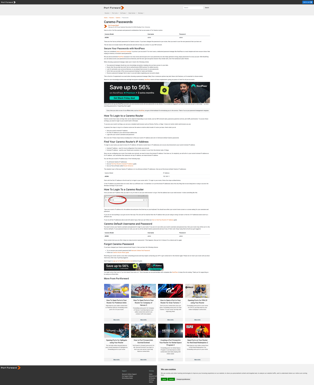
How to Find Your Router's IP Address (162, 220)
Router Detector (128, 166)
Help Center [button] (132, 13)
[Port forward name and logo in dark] (114, 7)
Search (207, 7)
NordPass (121, 56)
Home (105, 17)
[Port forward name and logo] (8, 2)
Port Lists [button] (115, 13)
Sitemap (50, 2)
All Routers (152, 378)
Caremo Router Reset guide (121, 252)
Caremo (118, 17)
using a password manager (123, 51)
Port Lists (29, 2)
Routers (22, 2)
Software (36, 2)
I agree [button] (164, 379)
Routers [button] (107, 13)
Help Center (43, 2)
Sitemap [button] (140, 13)
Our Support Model (127, 376)
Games (151, 382)
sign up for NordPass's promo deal (123, 261)
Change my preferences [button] (183, 379)
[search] (55, 2)
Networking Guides (127, 378)
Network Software (154, 376)
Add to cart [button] (306, 2)
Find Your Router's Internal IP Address (122, 164)
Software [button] (123, 13)
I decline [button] (171, 379)
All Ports (151, 380)
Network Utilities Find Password (140, 250)
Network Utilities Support (129, 374)
